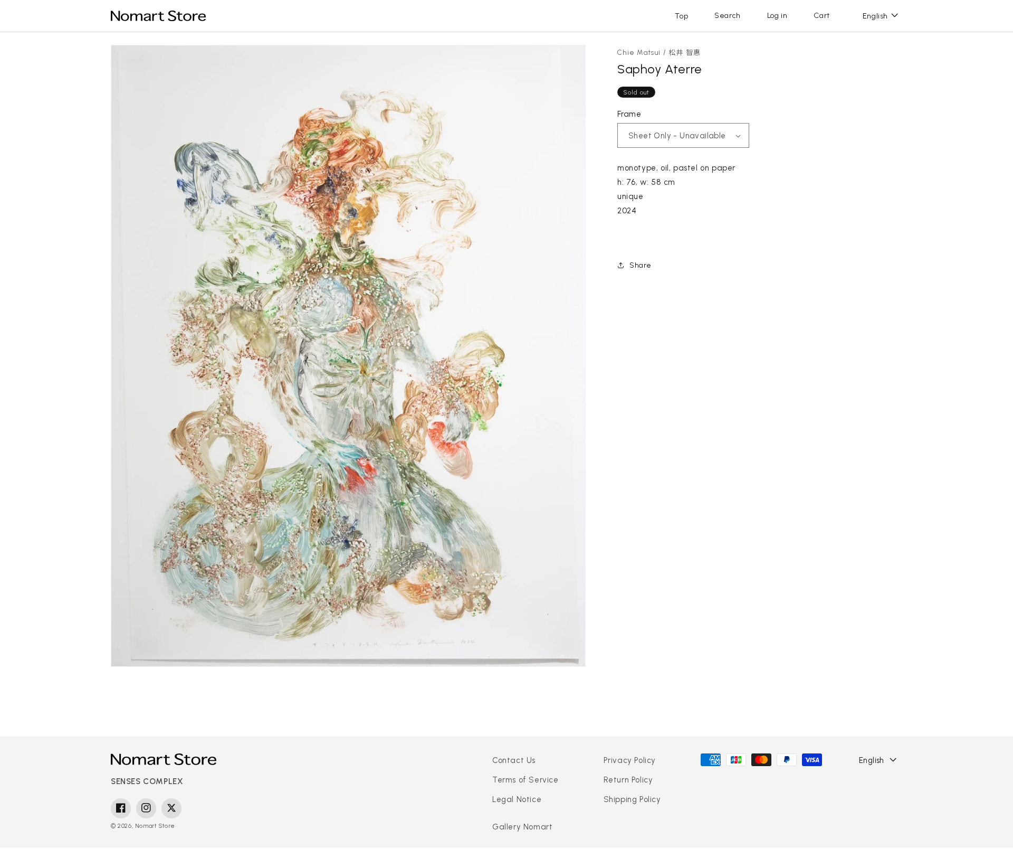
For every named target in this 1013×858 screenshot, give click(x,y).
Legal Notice (516, 799)
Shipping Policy (632, 799)
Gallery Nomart (522, 827)
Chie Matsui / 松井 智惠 (659, 52)
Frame (629, 114)
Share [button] (640, 265)
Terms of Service (525, 780)
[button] (727, 15)
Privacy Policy (630, 760)
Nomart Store (155, 825)
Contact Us (514, 760)
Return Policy (628, 780)
